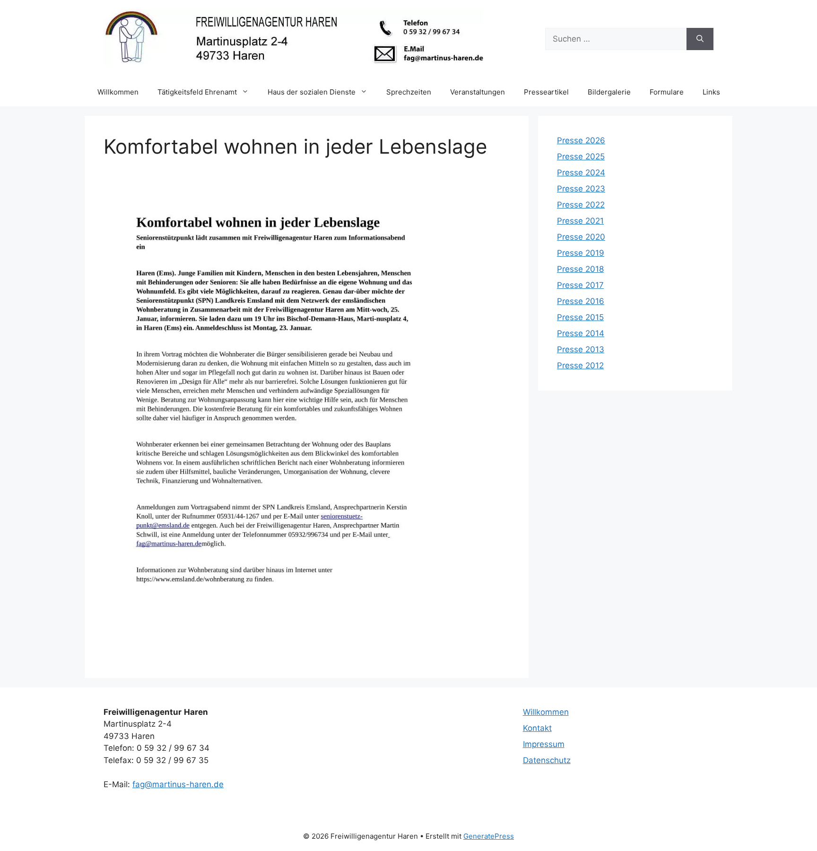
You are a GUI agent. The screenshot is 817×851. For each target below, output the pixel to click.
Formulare (667, 91)
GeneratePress (488, 836)
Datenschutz (547, 760)
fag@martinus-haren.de (178, 784)
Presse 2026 (581, 140)
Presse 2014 (580, 333)
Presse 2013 (580, 349)
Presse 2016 (580, 301)
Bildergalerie (609, 91)
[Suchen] (700, 39)
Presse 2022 (581, 204)
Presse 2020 (581, 237)
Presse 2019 (580, 253)
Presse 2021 (580, 221)
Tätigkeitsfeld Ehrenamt (197, 91)
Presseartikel (546, 91)
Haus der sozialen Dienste (312, 91)
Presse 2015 (580, 317)
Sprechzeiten (408, 91)
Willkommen (118, 91)
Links (711, 91)
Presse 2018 (580, 269)
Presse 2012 (580, 365)
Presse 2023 (581, 188)
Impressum (544, 744)
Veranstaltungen (477, 91)
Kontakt (537, 728)
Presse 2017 (580, 285)
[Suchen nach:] (616, 39)
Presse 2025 (581, 156)
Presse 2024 (581, 172)
